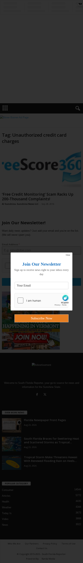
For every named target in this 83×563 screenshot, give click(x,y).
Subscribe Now (41, 318)
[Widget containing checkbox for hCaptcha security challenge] (41, 300)
